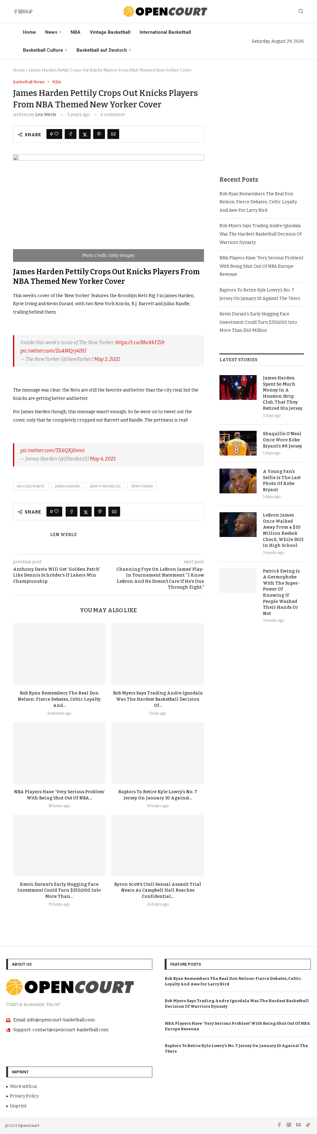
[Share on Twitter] (85, 134)
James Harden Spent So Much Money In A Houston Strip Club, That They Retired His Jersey (282, 393)
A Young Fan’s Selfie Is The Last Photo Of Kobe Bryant (282, 480)
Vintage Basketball (110, 32)
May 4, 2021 (102, 459)
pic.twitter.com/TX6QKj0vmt (52, 450)
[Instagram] (20, 11)
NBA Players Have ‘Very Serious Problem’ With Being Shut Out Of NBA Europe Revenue (261, 266)
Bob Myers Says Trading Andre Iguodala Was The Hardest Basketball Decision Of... (158, 699)
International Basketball (165, 32)
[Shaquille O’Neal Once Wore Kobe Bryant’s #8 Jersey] (238, 443)
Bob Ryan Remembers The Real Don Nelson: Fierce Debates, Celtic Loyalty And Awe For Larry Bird (258, 202)
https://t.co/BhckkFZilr (140, 342)
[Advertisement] (261, 118)
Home (29, 32)
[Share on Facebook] (70, 134)
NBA (75, 32)
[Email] (25, 11)
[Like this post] (56, 134)
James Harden (67, 486)
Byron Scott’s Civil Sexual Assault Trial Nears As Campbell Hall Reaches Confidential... (157, 890)
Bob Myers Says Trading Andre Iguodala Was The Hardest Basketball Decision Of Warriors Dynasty (260, 234)
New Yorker (142, 486)
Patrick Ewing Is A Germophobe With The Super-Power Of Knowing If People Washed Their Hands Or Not (281, 592)
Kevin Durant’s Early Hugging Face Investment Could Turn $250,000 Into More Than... (59, 890)
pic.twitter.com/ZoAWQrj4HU (53, 351)
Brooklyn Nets (31, 486)
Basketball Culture (43, 50)
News (51, 32)
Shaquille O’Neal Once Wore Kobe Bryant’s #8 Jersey (282, 439)
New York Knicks (105, 486)
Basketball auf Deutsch (101, 50)
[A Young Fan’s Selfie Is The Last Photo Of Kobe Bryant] (238, 481)
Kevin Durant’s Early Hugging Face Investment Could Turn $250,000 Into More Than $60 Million (258, 322)
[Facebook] (15, 11)
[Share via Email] (113, 134)
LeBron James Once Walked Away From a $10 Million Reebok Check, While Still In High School (283, 530)
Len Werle (45, 114)
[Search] (301, 11)
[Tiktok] (30, 11)
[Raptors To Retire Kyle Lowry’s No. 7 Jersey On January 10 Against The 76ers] (157, 753)
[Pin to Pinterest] (99, 134)
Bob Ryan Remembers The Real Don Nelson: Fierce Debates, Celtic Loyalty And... (59, 699)
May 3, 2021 (107, 359)
